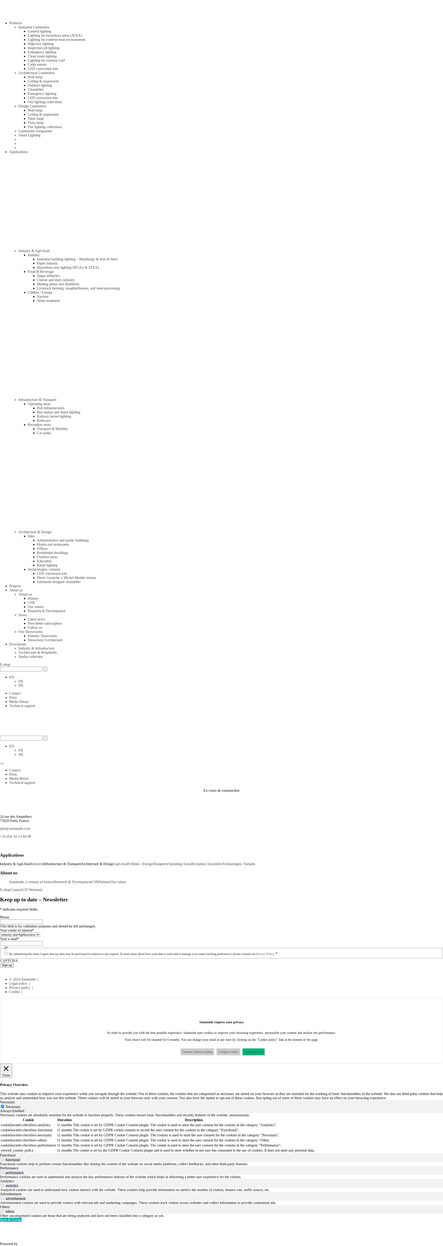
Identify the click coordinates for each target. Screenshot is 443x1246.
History (33, 598)
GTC (25, 890)
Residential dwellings (52, 553)
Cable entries (37, 64)
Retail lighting (47, 565)
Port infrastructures (50, 408)
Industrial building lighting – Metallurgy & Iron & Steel (77, 259)
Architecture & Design (34, 532)
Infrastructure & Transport (37, 400)
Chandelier (36, 89)
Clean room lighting (42, 56)
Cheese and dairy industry (56, 280)
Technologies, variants (44, 569)
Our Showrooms (30, 632)
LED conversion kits (43, 69)
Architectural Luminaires (36, 73)
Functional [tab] (7, 1155)
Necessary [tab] (7, 1102)
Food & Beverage (41, 272)
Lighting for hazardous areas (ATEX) (55, 35)
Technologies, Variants (238, 864)
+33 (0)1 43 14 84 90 (15, 836)
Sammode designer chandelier (59, 582)
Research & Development (46, 611)
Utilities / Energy (40, 292)
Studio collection (30, 657)
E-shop (5, 664)
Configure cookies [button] (228, 1051)
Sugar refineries (48, 276)
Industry (34, 255)
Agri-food (121, 864)
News (22, 615)
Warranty (36, 890)
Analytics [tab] (7, 1181)
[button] (11, 677)
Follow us (35, 627)
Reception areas (39, 425)
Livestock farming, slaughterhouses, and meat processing (78, 288)
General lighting (39, 31)
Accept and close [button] (253, 1051)
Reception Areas (203, 864)
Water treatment (48, 301)
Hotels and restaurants (53, 544)
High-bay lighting (41, 44)
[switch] (2, 1159)
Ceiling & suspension (43, 81)
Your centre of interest (17, 930)
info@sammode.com (15, 829)
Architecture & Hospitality (37, 652)
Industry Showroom (42, 636)
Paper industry (47, 263)
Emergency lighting (42, 52)
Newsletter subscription (45, 623)
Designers (160, 864)
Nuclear (42, 296)
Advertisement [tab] (10, 1194)
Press (13, 697)
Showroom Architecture (45, 640)
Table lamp (36, 118)
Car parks (44, 433)
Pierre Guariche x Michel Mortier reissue (66, 578)
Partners (104, 882)
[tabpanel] (221, 1133)
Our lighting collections (45, 102)
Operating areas (39, 404)
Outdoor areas (47, 557)
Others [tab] (5, 1207)
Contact (15, 693)
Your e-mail (9, 939)
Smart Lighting (29, 135)
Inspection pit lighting (43, 48)
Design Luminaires (32, 106)
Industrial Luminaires (33, 27)
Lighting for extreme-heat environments (56, 40)
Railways (44, 420)
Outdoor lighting (40, 85)
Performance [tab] (9, 1168)
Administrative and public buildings (63, 540)
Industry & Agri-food (33, 251)
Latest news (36, 619)
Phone (4, 917)
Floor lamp (36, 123)
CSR (31, 603)
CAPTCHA (9, 961)
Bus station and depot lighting (58, 412)
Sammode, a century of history (31, 882)
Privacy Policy (265, 954)
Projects (15, 586)
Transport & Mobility (52, 429)
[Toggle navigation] (2, 763)
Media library (19, 702)
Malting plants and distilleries (58, 284)
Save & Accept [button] (11, 1220)
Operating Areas (179, 864)
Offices (42, 549)
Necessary (13, 1107)
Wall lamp (35, 77)
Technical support (22, 706)
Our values (36, 607)
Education (44, 561)
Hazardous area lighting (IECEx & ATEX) (68, 267)
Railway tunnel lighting (54, 416)
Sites (31, 536)
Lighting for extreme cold (46, 60)
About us (25, 594)
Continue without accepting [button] (197, 1051)
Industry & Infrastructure (36, 648)
